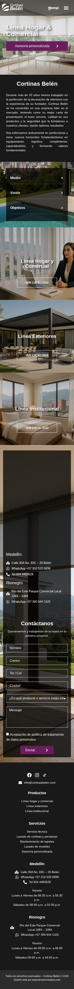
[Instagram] (37, 775)
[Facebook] (29, 775)
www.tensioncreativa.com (46, 979)
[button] (66, 8)
